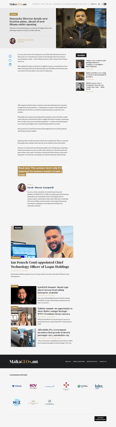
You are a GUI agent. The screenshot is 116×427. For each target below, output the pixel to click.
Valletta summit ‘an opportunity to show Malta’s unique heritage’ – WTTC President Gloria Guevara (55, 311)
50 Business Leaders (70, 4)
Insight (14, 328)
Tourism (14, 307)
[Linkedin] (10, 65)
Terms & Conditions (79, 361)
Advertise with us (92, 361)
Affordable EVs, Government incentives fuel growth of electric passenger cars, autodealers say (54, 332)
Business (14, 286)
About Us (68, 361)
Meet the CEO (46, 4)
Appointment (16, 257)
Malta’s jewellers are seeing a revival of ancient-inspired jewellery (96, 75)
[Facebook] (10, 56)
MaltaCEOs (83, 4)
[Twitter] (10, 61)
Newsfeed (36, 4)
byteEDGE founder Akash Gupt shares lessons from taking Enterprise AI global (53, 290)
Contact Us (102, 361)
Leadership (57, 4)
